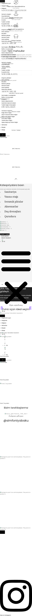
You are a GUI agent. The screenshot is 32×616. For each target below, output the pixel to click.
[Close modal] (2, 532)
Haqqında (4, 320)
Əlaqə (3, 130)
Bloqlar (3, 127)
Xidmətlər (4, 125)
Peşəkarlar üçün (6, 3)
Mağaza (3, 8)
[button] (16, 277)
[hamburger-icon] (2, 1)
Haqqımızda (4, 6)
